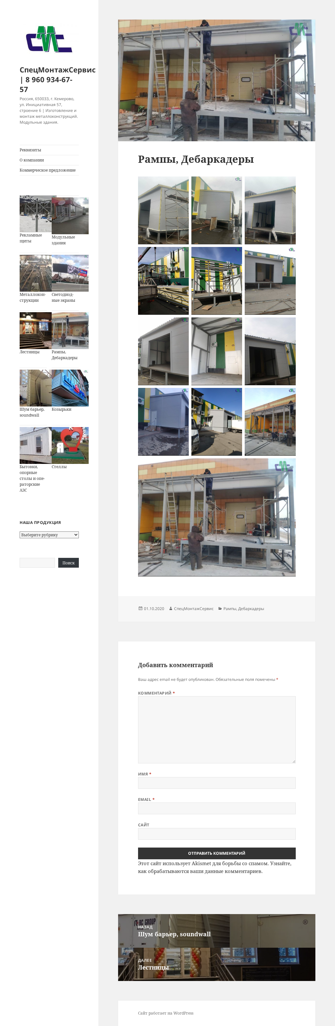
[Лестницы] (38, 330)
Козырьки (61, 409)
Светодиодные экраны (63, 297)
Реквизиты (30, 150)
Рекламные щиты (31, 238)
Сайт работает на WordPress (165, 1013)
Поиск (68, 563)
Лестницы (30, 352)
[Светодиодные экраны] (70, 273)
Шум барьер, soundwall (32, 412)
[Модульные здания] (70, 215)
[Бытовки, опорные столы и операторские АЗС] (38, 445)
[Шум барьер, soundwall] (38, 388)
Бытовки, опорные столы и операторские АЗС (32, 478)
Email (146, 799)
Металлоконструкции (33, 297)
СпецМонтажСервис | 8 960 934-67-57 (58, 79)
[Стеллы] (70, 445)
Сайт (144, 825)
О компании (32, 160)
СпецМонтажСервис (194, 608)
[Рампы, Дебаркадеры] (70, 330)
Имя (144, 774)
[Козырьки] (70, 388)
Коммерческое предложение (48, 170)
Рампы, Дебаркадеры (65, 354)
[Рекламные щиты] (38, 213)
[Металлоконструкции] (38, 273)
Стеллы (59, 466)
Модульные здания (63, 240)
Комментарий (156, 693)
